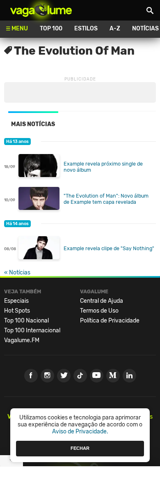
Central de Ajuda (101, 300)
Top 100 (51, 28)
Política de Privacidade (109, 320)
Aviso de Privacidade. (80, 431)
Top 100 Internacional (32, 330)
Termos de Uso (99, 310)
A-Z (115, 28)
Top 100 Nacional (26, 320)
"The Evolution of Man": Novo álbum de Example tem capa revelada (106, 199)
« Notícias (17, 272)
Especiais (16, 300)
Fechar (80, 448)
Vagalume (41, 10)
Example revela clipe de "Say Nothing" (109, 248)
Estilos (86, 28)
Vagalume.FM (21, 340)
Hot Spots (17, 310)
